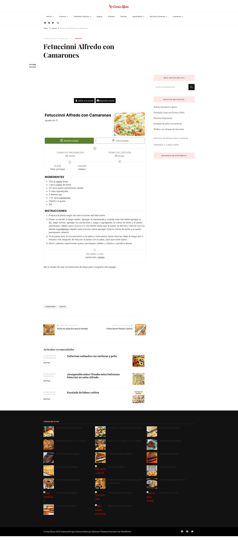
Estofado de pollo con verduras (168, 124)
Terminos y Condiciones (166, 145)
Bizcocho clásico (116, 467)
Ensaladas (137, 16)
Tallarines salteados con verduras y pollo (92, 356)
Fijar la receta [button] (121, 140)
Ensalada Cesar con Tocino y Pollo (169, 112)
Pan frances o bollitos (67, 493)
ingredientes (62, 229)
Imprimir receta (107, 100)
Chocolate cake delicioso (120, 493)
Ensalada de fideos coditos (83, 392)
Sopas (99, 16)
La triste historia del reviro (172, 480)
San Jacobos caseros (66, 506)
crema (58, 184)
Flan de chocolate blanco (68, 480)
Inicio (49, 16)
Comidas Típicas (81, 16)
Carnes (62, 16)
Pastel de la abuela (168, 493)
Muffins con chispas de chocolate (169, 129)
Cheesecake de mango (67, 467)
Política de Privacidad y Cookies (171, 138)
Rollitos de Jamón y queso (165, 107)
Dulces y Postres (157, 16)
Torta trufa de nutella (170, 441)
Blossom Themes (100, 531)
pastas (78, 38)
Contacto (177, 16)
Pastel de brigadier (168, 454)
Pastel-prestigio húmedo (120, 454)
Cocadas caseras (167, 467)
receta (112, 267)
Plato (57, 165)
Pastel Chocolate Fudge (67, 454)
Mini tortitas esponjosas (120, 506)
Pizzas (111, 16)
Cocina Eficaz (32, 66)
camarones (65, 198)
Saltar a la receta (85, 100)
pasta (59, 181)
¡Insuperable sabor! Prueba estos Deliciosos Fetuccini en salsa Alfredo (93, 376)
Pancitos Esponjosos (163, 118)
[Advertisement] (94, 80)
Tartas (123, 16)
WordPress (126, 531)
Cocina (82, 165)
